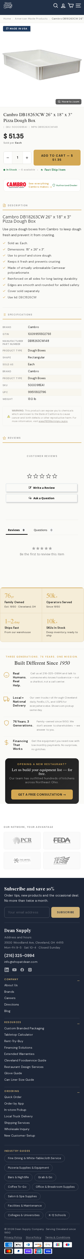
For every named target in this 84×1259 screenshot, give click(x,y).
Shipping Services (17, 1123)
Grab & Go (45, 1177)
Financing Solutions (18, 1047)
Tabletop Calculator (18, 1034)
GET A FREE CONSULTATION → (42, 794)
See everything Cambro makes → (40, 185)
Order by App (14, 1103)
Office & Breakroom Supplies (55, 1187)
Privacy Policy (13, 1237)
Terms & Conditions (57, 1237)
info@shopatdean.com (20, 962)
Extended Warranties (19, 1054)
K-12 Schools (57, 1215)
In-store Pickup (15, 1110)
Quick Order (13, 1097)
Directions (11, 1004)
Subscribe (65, 912)
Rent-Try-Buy (13, 1041)
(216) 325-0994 (19, 955)
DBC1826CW (28, 297)
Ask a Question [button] (44, 498)
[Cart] (71, 5)
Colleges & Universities (24, 1215)
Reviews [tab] (14, 530)
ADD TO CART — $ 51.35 (57, 157)
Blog (7, 1011)
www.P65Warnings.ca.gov (53, 421)
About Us (11, 985)
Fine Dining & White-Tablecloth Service (34, 1158)
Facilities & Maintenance (25, 1205)
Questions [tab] (40, 530)
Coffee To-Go (17, 1187)
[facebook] (22, 969)
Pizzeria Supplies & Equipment (28, 1168)
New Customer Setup (19, 1135)
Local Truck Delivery (18, 1116)
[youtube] (14, 969)
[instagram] (30, 969)
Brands (9, 992)
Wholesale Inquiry (17, 1129)
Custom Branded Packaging (24, 1028)
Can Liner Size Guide (19, 1080)
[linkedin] (6, 969)
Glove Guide (13, 1073)
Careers (10, 998)
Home (7, 18)
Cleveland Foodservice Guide (25, 1060)
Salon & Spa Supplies (22, 1196)
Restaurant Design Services (24, 1067)
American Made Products (31, 18)
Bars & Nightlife (18, 1177)
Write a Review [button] (44, 488)
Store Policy (33, 1237)
